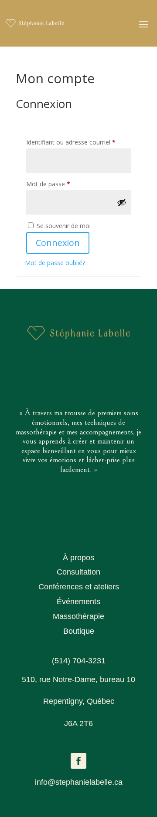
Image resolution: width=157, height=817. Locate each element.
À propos (78, 557)
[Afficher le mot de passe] (121, 202)
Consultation (78, 572)
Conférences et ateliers (78, 586)
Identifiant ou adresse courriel (78, 142)
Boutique (78, 631)
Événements (78, 601)
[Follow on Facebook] (78, 761)
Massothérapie (78, 616)
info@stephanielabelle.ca (79, 782)
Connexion (58, 243)
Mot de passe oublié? (55, 263)
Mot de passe (63, 183)
